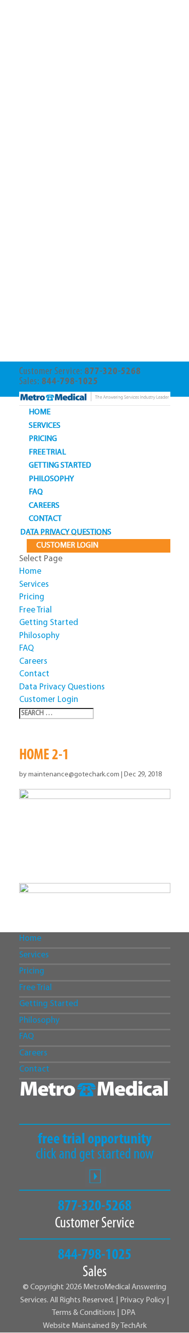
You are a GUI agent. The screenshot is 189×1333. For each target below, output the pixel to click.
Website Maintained (77, 1326)
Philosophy (51, 479)
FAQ (36, 492)
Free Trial (47, 453)
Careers (44, 506)
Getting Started (60, 466)
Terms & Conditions (84, 1313)
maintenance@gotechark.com (73, 774)
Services (44, 426)
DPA (128, 1313)
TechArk (133, 1326)
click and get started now (95, 1147)
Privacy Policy (142, 1300)
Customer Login (67, 546)
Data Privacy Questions (65, 532)
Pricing (43, 439)
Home (39, 412)
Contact (45, 519)
